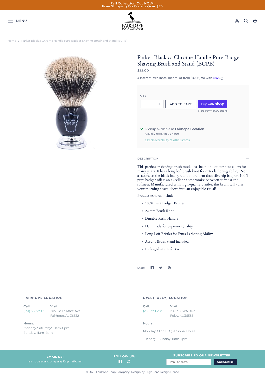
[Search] (246, 20)
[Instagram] (128, 361)
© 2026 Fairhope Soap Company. (108, 372)
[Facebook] (120, 361)
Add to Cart (181, 104)
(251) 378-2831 (153, 311)
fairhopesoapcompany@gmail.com (55, 361)
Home (12, 40)
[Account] (237, 20)
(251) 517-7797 (33, 311)
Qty (143, 95)
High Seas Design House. (162, 372)
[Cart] (255, 20)
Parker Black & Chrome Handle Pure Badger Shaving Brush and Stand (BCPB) (74, 40)
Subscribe (225, 361)
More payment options (212, 110)
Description (148, 158)
